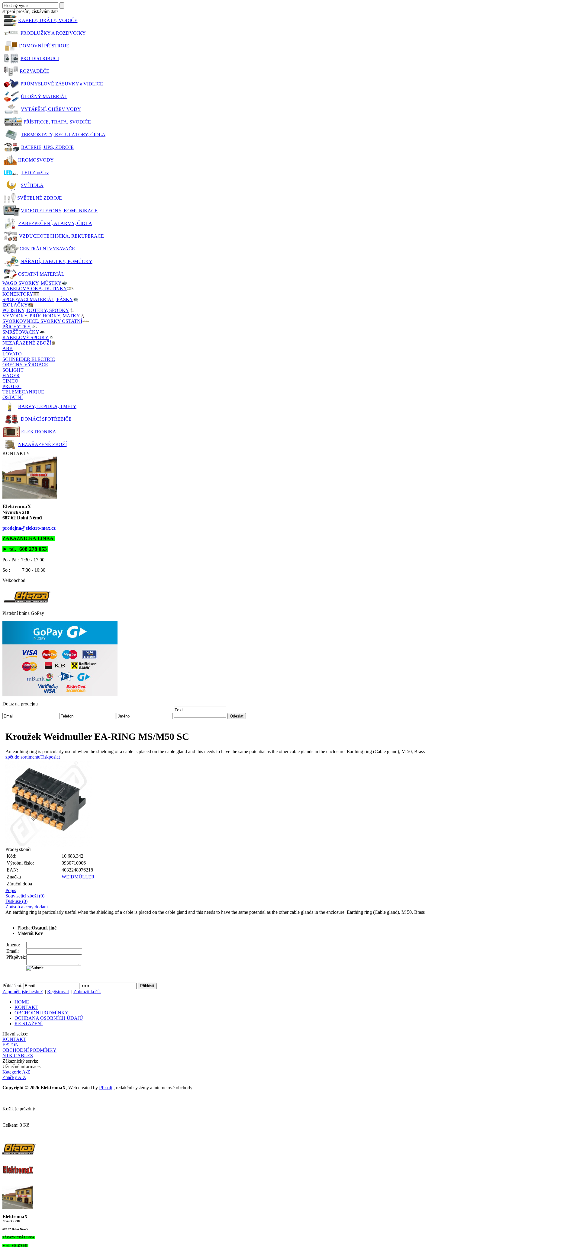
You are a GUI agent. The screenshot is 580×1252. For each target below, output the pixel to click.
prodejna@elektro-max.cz (29, 528)
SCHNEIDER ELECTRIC (28, 359)
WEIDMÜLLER (78, 876)
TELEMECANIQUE (23, 391)
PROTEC (11, 386)
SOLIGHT (13, 370)
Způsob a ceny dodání (26, 906)
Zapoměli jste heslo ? (22, 991)
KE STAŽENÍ (28, 1023)
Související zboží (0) (24, 895)
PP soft (105, 1087)
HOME (21, 1001)
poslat (54, 756)
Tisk (44, 756)
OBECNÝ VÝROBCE (25, 364)
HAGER (11, 375)
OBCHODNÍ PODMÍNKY (41, 1012)
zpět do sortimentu (22, 756)
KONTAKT (26, 1007)
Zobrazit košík (87, 991)
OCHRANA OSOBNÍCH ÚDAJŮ (48, 1018)
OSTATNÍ (12, 397)
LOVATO (12, 353)
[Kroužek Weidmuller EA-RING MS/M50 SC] (291, 804)
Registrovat (58, 991)
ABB (7, 348)
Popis (10, 890)
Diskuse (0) (16, 901)
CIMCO (10, 381)
